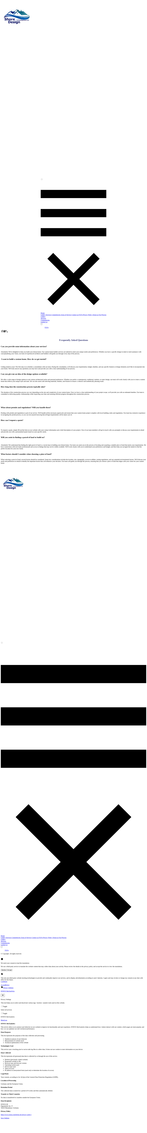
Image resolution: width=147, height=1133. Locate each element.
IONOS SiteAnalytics (8, 991)
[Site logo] (17, 32)
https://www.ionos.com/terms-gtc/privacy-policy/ (16, 1115)
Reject (7, 985)
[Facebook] (2, 332)
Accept (10, 970)
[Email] (4, 332)
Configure (4, 981)
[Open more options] (41, 324)
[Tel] (7, 332)
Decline (4, 970)
